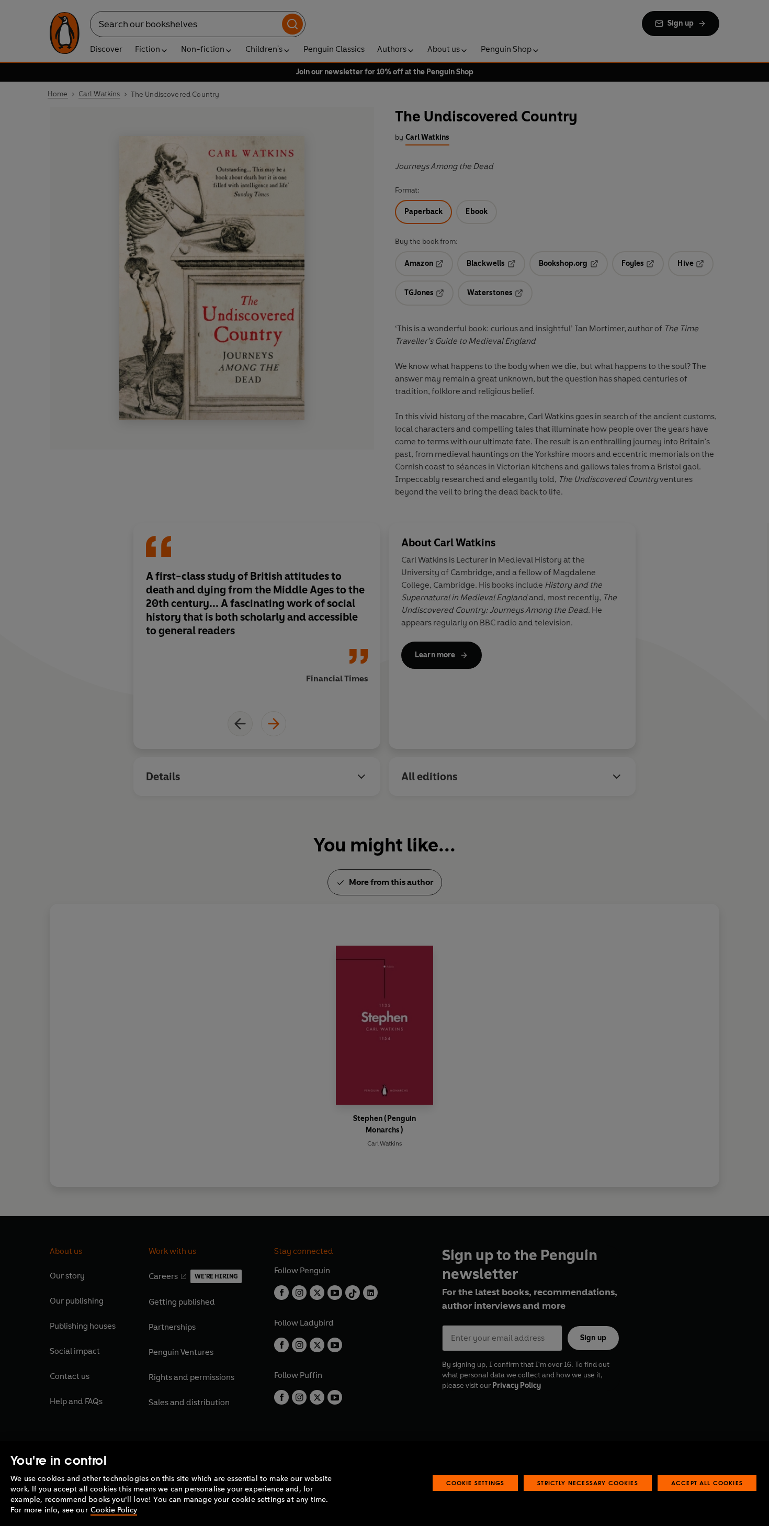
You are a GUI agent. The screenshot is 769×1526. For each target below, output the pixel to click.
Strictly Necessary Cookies (587, 1483)
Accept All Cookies (707, 1483)
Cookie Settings (475, 1483)
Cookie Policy (114, 1510)
